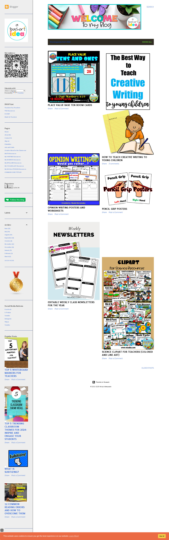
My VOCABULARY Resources (14, 166)
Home (7, 132)
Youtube (7, 315)
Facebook (8, 309)
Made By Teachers (11, 117)
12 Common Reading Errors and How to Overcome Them (15, 509)
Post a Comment (62, 109)
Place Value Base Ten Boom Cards (70, 105)
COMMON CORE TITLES (13, 172)
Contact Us (8, 138)
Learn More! (74, 536)
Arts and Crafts (9, 147)
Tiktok (7, 322)
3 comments (114, 164)
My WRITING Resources (13, 156)
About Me (8, 135)
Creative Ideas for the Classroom (15, 150)
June (7, 228)
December (9, 247)
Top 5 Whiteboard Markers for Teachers (16, 373)
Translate (20, 93)
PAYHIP (7, 114)
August (8, 235)
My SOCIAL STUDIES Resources (15, 169)
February (8, 253)
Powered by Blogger (102, 382)
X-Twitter (8, 312)
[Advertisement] (74, 131)
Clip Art (7, 141)
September (9, 238)
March (7, 256)
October (8, 241)
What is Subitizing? (12, 470)
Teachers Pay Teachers (12, 107)
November (9, 244)
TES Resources (10, 111)
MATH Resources (10, 153)
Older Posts (148, 368)
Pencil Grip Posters (114, 208)
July (7, 231)
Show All (147, 42)
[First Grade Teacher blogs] (16, 294)
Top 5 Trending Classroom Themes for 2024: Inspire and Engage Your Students (15, 431)
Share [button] (50, 109)
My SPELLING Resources (13, 163)
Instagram (8, 319)
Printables (8, 144)
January (8, 250)
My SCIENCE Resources (12, 160)
